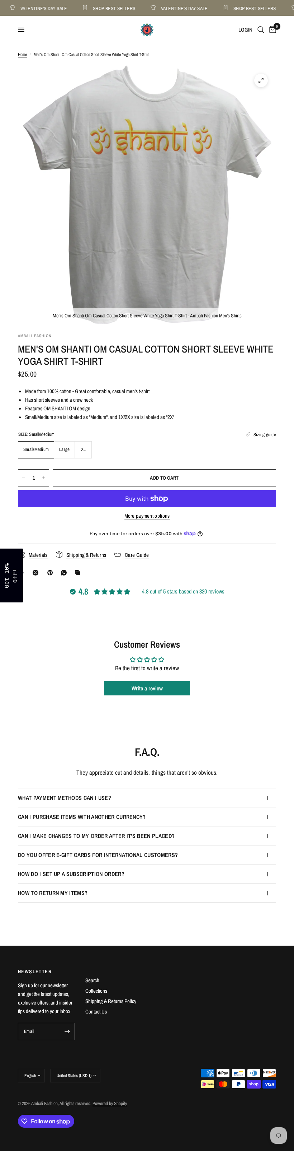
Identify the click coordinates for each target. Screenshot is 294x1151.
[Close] (240, 519)
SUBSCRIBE (197, 594)
